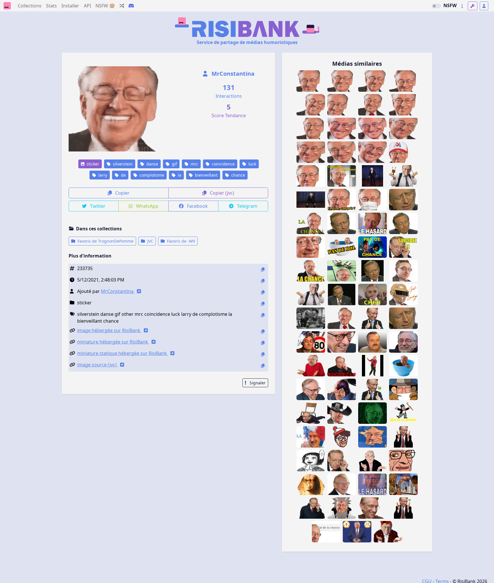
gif (174, 164)
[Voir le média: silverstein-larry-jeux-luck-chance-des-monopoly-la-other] (341, 270)
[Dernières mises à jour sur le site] (462, 5)
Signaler (257, 383)
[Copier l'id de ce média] (262, 269)
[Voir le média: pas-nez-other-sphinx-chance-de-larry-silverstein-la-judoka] (310, 484)
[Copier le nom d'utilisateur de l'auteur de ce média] (262, 292)
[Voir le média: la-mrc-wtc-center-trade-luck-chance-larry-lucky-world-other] (403, 484)
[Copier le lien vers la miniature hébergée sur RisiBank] (262, 342)
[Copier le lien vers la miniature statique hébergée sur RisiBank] (262, 354)
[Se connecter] (484, 5)
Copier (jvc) (221, 193)
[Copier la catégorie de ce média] (262, 303)
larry (102, 175)
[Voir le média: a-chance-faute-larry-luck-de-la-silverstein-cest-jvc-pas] (341, 176)
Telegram (246, 206)
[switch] (436, 6)
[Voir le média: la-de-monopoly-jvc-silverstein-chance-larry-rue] (403, 413)
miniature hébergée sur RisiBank (113, 342)
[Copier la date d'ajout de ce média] (262, 280)
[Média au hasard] (121, 5)
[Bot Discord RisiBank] (131, 5)
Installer (70, 6)
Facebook (197, 206)
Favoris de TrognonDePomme (105, 241)
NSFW (450, 5)
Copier (122, 193)
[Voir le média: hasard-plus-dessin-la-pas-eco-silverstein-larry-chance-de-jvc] (403, 460)
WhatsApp (146, 206)
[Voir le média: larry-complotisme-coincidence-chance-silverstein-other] (341, 318)
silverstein (122, 164)
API (87, 6)
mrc (194, 164)
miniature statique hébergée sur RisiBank (122, 353)
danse (151, 164)
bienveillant (206, 175)
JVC (149, 241)
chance (237, 175)
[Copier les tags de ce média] (262, 315)
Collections (29, 6)
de (123, 175)
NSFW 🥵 (105, 6)
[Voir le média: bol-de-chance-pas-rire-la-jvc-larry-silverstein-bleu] (403, 365)
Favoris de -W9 (180, 241)
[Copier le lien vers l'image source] (262, 365)
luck (251, 164)
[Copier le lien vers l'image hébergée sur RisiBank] (262, 331)
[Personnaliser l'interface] (472, 5)
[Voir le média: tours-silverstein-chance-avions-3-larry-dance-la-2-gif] (372, 365)
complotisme (151, 175)
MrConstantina (232, 73)
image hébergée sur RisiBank (109, 330)
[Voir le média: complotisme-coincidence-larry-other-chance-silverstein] (310, 223)
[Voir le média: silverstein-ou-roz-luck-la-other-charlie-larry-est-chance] (341, 437)
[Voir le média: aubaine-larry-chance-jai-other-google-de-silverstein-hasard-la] (326, 531)
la (179, 175)
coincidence (223, 164)
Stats (51, 6)
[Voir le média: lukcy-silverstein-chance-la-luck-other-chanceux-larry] (341, 223)
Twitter (97, 206)
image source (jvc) (97, 365)
